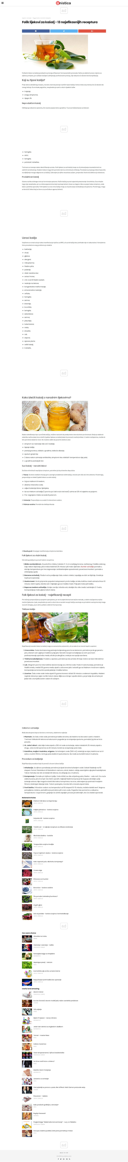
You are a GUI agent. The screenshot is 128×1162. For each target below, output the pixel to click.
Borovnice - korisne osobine (43, 888)
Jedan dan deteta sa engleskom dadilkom (48, 1027)
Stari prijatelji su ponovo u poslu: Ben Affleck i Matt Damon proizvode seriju (59, 1087)
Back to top (64, 1153)
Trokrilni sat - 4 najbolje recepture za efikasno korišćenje (53, 827)
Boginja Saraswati (40, 1113)
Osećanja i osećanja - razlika (44, 945)
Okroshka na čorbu (40, 936)
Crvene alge (38, 870)
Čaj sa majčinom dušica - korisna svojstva (48, 853)
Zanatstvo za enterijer (41, 1079)
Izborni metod (38, 992)
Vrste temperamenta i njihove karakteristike (49, 1053)
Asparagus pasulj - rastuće (43, 962)
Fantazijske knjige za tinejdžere (44, 954)
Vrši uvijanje (38, 1009)
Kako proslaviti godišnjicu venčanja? (46, 1105)
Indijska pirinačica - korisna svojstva (46, 810)
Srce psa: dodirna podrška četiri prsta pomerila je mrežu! (53, 1131)
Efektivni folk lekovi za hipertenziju (45, 801)
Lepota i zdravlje (26, 18)
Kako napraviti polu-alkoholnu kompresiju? (48, 862)
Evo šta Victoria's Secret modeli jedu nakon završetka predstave (56, 1001)
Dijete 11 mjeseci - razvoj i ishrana (45, 1018)
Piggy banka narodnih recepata (42, 18)
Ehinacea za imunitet (41, 879)
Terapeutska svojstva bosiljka (44, 844)
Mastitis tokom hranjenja (42, 1070)
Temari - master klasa (41, 1035)
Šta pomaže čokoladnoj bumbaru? (46, 896)
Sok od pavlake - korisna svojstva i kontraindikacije (51, 914)
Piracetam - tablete (41, 1096)
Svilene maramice (40, 1044)
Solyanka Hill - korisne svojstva (44, 818)
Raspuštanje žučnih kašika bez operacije (47, 980)
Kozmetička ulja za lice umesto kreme (47, 971)
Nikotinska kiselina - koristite (43, 836)
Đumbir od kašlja (87, 567)
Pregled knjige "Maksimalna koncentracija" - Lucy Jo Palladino (55, 1122)
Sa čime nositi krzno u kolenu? (44, 1061)
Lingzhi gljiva (38, 905)
